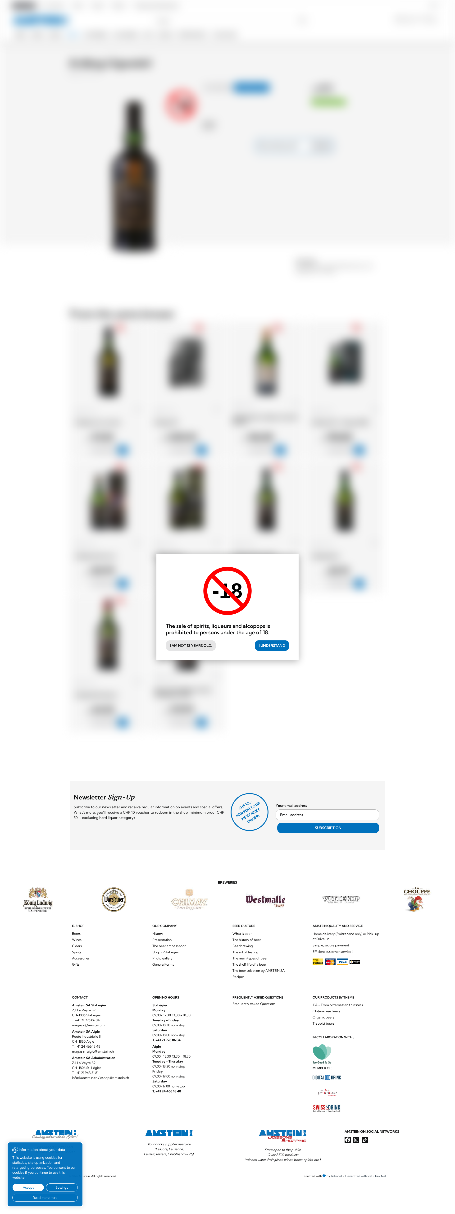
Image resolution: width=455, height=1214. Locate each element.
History (157, 933)
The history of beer (246, 940)
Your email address (291, 805)
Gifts (75, 964)
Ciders (77, 946)
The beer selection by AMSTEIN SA (258, 970)
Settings (62, 1187)
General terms (163, 964)
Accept (28, 1187)
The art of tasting (245, 952)
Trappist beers (323, 1023)
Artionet (336, 1176)
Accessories (81, 958)
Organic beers (323, 1017)
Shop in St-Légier (165, 952)
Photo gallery (162, 958)
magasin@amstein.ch (88, 1025)
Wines (77, 940)
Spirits (76, 952)
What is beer (242, 933)
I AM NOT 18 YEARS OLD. (191, 645)
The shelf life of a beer (249, 964)
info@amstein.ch (84, 1078)
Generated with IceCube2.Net (365, 1176)
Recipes (238, 977)
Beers (76, 933)
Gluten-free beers (326, 1011)
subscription (328, 828)
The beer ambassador (169, 946)
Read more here (45, 1198)
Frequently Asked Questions (253, 1004)
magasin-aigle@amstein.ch (93, 1051)
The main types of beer (250, 958)
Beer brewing (242, 946)
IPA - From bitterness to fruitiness (338, 1005)
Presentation (162, 940)
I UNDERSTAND (272, 645)
